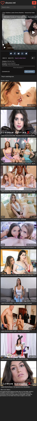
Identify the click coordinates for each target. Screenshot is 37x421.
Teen (13, 61)
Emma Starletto (11, 63)
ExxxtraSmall (15, 64)
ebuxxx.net (10, 3)
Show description (17, 67)
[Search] (34, 7)
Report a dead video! (20, 58)
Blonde (9, 61)
